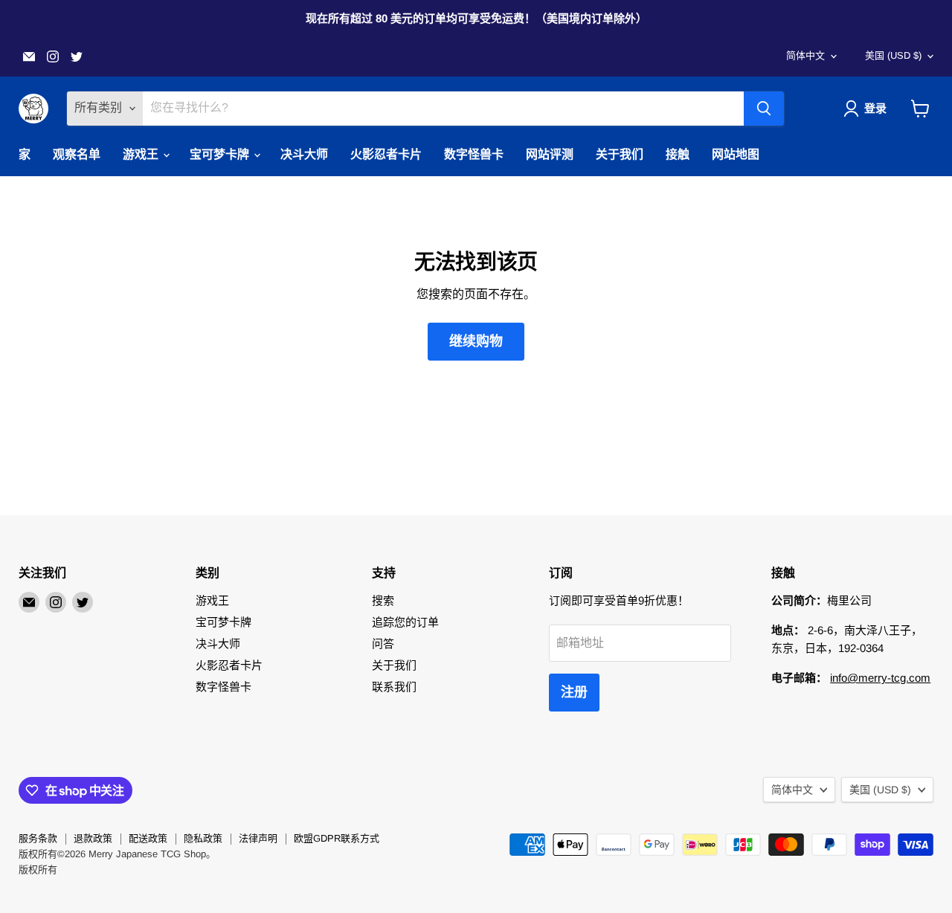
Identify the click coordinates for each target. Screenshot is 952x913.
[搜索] (764, 108)
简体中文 (805, 55)
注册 (574, 692)
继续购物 (476, 341)
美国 (893, 55)
